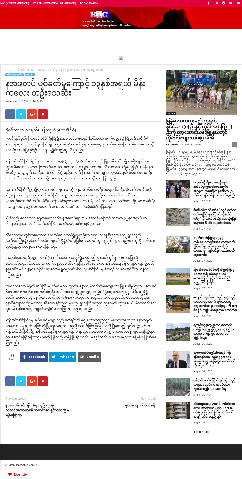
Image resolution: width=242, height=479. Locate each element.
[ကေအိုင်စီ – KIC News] (121, 18)
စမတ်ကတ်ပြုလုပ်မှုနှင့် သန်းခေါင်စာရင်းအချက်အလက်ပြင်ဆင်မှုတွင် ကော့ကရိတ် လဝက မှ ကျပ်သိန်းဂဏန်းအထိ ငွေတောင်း (214, 246)
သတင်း (29, 75)
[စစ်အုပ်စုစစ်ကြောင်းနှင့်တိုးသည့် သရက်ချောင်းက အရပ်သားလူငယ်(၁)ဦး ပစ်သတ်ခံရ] (178, 387)
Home (8, 70)
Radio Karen (89, 3)
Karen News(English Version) (54, 3)
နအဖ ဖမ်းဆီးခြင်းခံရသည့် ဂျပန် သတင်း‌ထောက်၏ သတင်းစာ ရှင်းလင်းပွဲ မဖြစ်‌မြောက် (37, 410)
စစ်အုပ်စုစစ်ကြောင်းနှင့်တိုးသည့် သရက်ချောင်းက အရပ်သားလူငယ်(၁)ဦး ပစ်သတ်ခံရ (214, 385)
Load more (201, 432)
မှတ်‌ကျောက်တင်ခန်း (140, 405)
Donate (20, 474)
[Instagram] (216, 3)
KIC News (172, 144)
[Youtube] (238, 3)
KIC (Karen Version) (14, 3)
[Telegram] (223, 3)
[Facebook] (209, 3)
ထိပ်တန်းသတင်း (24, 70)
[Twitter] (231, 3)
